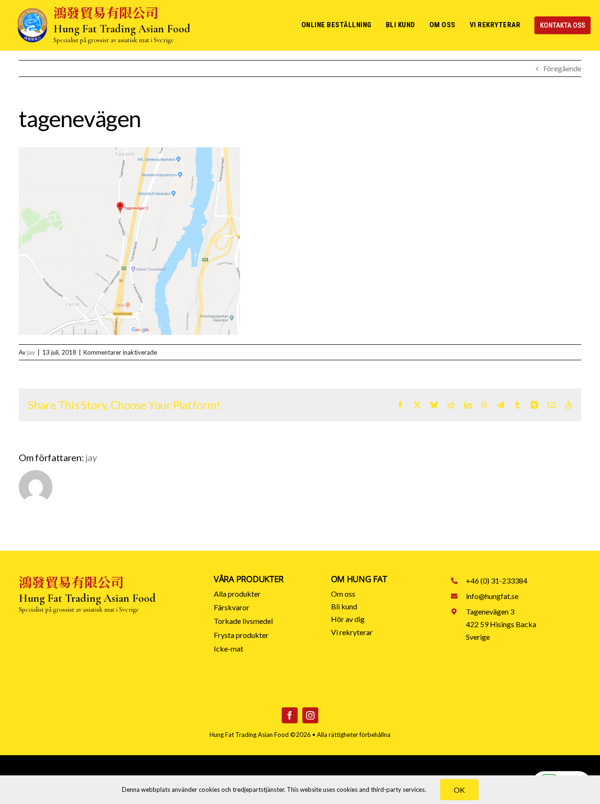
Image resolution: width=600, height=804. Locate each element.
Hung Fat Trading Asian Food (249, 734)
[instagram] (310, 715)
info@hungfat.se (492, 596)
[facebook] (290, 715)
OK (459, 789)
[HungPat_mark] (32, 10)
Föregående (562, 68)
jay (31, 352)
